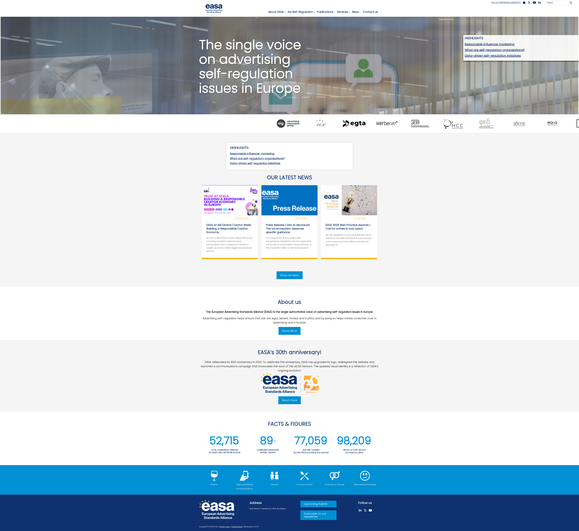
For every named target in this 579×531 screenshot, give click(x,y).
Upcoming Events (315, 504)
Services (342, 12)
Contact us (370, 12)
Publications (325, 12)
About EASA (276, 12)
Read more (289, 400)
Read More (289, 331)
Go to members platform (506, 2)
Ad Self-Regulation (300, 12)
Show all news (289, 275)
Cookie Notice (236, 526)
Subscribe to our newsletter (315, 515)
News (355, 12)
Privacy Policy (224, 526)
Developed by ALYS (251, 526)
